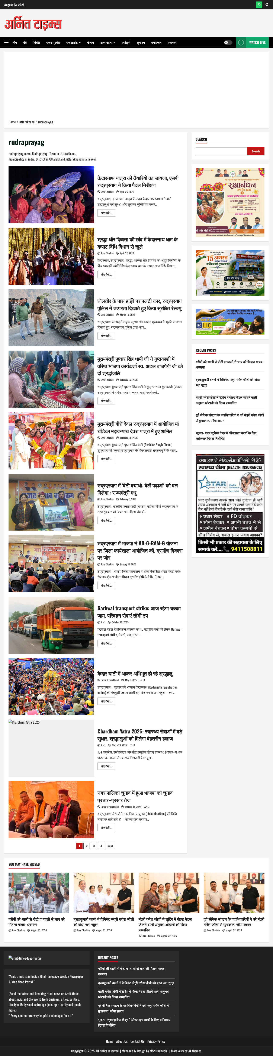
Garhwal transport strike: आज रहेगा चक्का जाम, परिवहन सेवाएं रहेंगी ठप (51, 625)
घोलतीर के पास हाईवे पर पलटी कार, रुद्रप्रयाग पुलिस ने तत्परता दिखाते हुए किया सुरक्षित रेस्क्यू (51, 318)
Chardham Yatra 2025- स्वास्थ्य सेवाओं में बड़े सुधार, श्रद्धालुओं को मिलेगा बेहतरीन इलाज (51, 748)
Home (109, 1041)
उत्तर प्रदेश (53, 42)
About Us (122, 1041)
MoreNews (177, 1050)
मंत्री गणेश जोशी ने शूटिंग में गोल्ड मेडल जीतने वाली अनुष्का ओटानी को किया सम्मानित (226, 400)
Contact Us (137, 1041)
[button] (6, 42)
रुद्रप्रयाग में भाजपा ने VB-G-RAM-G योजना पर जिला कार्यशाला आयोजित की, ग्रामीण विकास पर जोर (51, 563)
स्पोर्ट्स (126, 42)
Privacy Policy (156, 1041)
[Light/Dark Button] (228, 42)
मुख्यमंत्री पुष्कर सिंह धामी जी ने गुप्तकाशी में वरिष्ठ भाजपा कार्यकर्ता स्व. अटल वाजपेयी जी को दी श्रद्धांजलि (51, 379)
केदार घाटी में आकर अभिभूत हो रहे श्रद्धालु (51, 686)
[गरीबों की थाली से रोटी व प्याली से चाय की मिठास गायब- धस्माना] (39, 893)
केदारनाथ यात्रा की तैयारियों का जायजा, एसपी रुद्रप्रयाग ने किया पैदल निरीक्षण (51, 194)
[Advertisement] (136, 87)
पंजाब (90, 42)
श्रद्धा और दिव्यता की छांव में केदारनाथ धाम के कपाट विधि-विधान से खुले (51, 256)
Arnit (103, 622)
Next (110, 846)
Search (201, 139)
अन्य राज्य (106, 42)
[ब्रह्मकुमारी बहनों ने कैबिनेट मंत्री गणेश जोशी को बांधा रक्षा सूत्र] (104, 893)
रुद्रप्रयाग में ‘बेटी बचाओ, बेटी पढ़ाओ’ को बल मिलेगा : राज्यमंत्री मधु (51, 502)
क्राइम (141, 42)
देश (25, 42)
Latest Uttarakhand (110, 680)
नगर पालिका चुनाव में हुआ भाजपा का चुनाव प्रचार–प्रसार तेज (51, 809)
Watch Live (257, 42)
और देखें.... (108, 213)
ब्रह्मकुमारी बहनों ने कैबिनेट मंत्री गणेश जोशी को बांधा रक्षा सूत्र (104, 921)
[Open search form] (267, 4)
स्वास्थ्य (172, 42)
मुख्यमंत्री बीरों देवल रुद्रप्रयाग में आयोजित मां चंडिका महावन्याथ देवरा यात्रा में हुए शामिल (51, 440)
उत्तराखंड (72, 42)
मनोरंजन (156, 42)
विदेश (36, 42)
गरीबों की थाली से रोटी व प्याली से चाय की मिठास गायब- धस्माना (37, 921)
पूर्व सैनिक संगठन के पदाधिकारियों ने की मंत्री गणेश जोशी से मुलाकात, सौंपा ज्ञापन (234, 921)
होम (15, 42)
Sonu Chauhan (107, 191)
